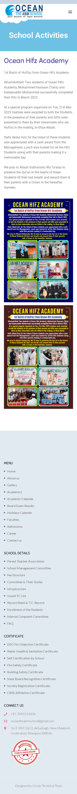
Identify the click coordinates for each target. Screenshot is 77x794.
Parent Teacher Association (25, 561)
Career (11, 533)
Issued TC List (16, 596)
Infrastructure (16, 589)
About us (13, 478)
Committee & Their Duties (25, 582)
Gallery (12, 485)
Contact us (14, 540)
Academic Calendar (20, 499)
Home (11, 471)
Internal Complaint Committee (27, 616)
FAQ (10, 623)
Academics (14, 492)
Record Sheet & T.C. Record (25, 602)
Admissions (15, 526)
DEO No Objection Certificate (28, 644)
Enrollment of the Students (25, 609)
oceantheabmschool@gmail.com (32, 721)
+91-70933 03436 (23, 714)
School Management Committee (29, 568)
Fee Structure (16, 575)
